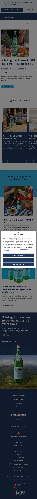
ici (29, 246)
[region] (18, 249)
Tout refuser (18, 259)
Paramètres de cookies (18, 264)
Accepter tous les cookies (18, 255)
